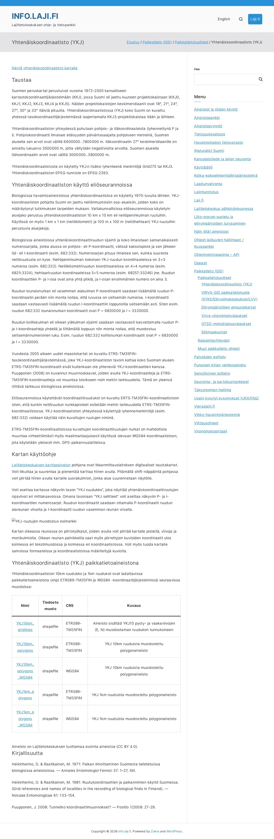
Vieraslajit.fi (204, 406)
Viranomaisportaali (210, 431)
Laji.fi (255, 19)
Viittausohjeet (206, 423)
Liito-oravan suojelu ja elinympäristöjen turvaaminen (220, 220)
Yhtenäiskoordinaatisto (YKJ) (226, 284)
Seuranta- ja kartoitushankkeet (221, 382)
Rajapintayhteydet (214, 340)
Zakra (155, 831)
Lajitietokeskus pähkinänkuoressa (223, 208)
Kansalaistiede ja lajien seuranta (222, 159)
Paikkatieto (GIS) (208, 271)
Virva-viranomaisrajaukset (224, 315)
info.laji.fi (35, 16)
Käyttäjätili (203, 167)
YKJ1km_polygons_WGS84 (25, 718)
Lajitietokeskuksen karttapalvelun (41, 465)
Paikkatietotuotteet (214, 278)
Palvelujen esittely (210, 357)
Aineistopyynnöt (208, 126)
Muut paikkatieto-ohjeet (219, 348)
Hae (197, 69)
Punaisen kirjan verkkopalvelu (220, 365)
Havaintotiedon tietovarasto (218, 142)
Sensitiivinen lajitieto (212, 373)
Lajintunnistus (206, 192)
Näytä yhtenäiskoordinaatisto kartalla (44, 68)
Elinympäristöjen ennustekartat (228, 307)
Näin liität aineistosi (211, 231)
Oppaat (200, 263)
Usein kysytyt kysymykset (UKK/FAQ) (226, 398)
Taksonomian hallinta (212, 390)
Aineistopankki (207, 118)
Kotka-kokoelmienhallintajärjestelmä (226, 175)
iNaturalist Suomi (209, 150)
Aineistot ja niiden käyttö (216, 109)
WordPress (174, 831)
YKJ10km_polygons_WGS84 (25, 671)
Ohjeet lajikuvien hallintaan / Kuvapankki (219, 243)
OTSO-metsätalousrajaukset (226, 324)
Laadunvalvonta (208, 184)
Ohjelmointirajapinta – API (216, 254)
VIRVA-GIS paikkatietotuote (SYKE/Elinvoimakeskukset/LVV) (229, 295)
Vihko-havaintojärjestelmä (217, 415)
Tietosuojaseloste (209, 134)
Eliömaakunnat (214, 332)
